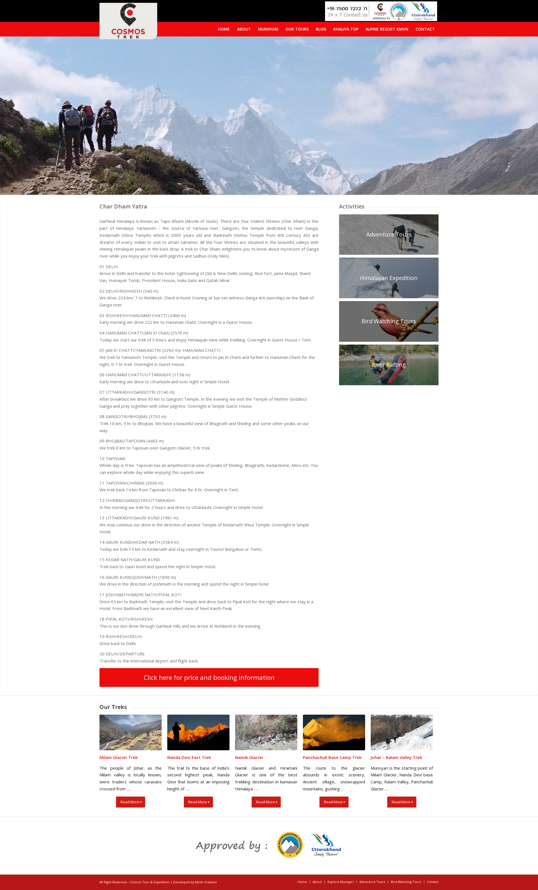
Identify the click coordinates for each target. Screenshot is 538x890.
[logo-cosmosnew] (128, 21)
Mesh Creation (206, 882)
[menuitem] (425, 29)
